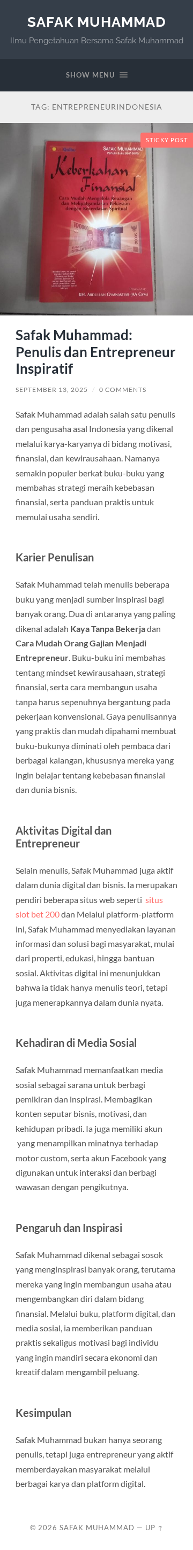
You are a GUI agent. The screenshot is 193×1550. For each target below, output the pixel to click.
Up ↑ (154, 1527)
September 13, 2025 (52, 389)
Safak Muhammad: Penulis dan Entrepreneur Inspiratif (96, 351)
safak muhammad (96, 21)
